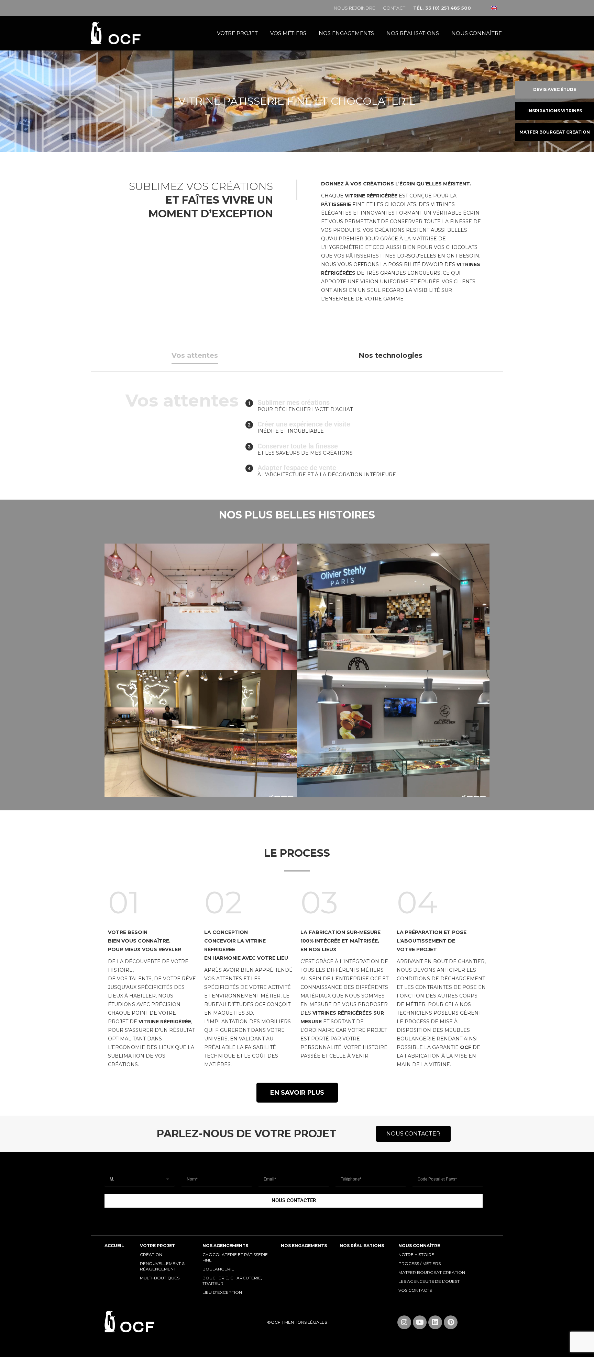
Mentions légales (305, 1322)
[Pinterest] (451, 1322)
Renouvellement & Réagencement (162, 1266)
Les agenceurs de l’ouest (429, 1281)
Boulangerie (218, 1269)
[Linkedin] (435, 1322)
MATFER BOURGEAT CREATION (431, 1272)
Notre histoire (416, 1254)
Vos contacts (415, 1290)
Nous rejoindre (354, 8)
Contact (394, 8)
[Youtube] (420, 1322)
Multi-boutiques (159, 1277)
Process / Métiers (419, 1263)
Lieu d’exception (222, 1292)
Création (151, 1254)
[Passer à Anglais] (493, 8)
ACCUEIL (114, 1245)
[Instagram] (404, 1322)
